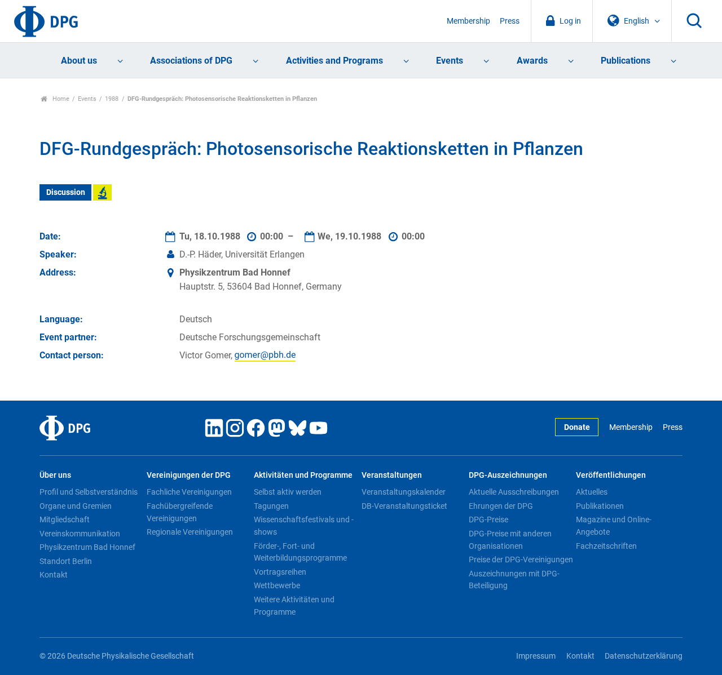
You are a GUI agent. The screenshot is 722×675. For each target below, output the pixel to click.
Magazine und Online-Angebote (613, 525)
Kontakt (53, 574)
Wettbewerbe (277, 585)
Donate (577, 427)
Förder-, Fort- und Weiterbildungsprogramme (300, 552)
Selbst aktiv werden (288, 491)
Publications (625, 60)
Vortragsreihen (280, 571)
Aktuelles (591, 491)
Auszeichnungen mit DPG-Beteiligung (514, 579)
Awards (532, 60)
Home (60, 99)
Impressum (536, 656)
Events (449, 60)
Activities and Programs (334, 60)
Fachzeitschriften (606, 545)
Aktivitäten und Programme (303, 475)
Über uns (55, 475)
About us (79, 60)
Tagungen (271, 505)
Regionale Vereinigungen (190, 531)
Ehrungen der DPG (501, 505)
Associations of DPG (191, 60)
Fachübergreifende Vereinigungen (180, 512)
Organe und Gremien (75, 505)
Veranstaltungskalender (404, 491)
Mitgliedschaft (64, 519)
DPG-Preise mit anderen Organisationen (510, 539)
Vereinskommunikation (79, 533)
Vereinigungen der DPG (189, 475)
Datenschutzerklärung (644, 656)
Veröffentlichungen (611, 475)
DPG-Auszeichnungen (508, 475)
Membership (468, 21)
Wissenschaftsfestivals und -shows (304, 525)
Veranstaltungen (392, 475)
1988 (111, 99)
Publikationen (600, 505)
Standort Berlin (65, 561)
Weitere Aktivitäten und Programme (294, 605)
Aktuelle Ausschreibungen (514, 491)
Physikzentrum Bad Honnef (87, 547)
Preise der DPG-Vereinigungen (521, 559)
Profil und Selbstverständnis (88, 491)
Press (510, 21)
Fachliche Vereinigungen (189, 491)
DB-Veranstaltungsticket (404, 505)
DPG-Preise (488, 519)
